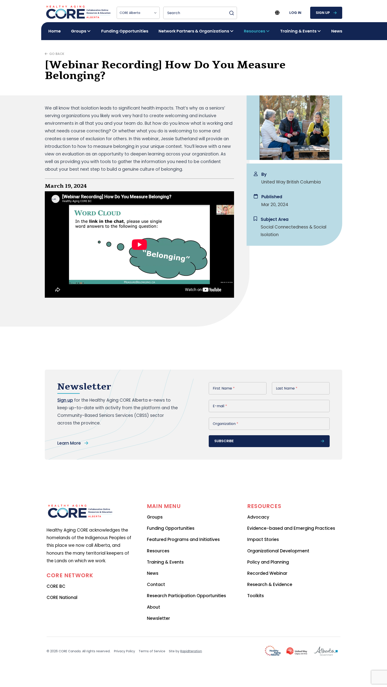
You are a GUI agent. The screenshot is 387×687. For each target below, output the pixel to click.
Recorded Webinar (267, 573)
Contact (156, 584)
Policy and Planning (268, 562)
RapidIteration (191, 651)
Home (54, 31)
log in (295, 12)
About (153, 607)
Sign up (65, 400)
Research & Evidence (269, 584)
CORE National (62, 597)
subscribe (224, 441)
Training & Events (165, 562)
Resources (158, 551)
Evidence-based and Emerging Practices (291, 528)
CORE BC (56, 586)
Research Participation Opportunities (186, 596)
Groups (155, 517)
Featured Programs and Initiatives (183, 539)
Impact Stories (263, 539)
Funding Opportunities (124, 31)
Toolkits (255, 596)
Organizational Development (278, 551)
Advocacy (258, 517)
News (336, 31)
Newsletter (158, 618)
